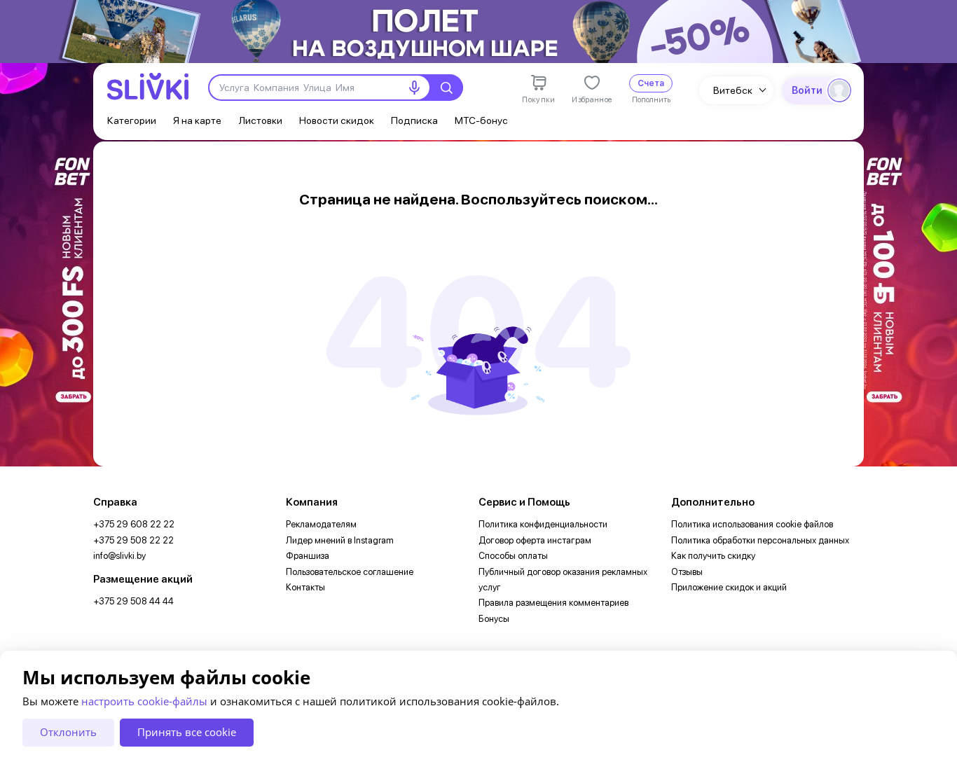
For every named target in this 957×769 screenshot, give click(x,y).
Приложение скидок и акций (729, 587)
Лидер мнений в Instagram (340, 540)
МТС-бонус (481, 120)
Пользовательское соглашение (349, 572)
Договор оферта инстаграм (534, 540)
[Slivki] (147, 86)
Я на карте (197, 120)
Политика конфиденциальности (542, 524)
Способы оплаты (513, 555)
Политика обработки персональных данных (760, 540)
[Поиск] (446, 87)
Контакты (305, 587)
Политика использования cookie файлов (752, 524)
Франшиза (307, 555)
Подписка (414, 120)
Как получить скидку (713, 555)
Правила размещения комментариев (553, 602)
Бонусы (493, 619)
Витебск (732, 90)
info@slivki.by (119, 555)
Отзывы (687, 572)
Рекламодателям (321, 524)
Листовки (260, 120)
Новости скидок (336, 120)
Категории (131, 120)
